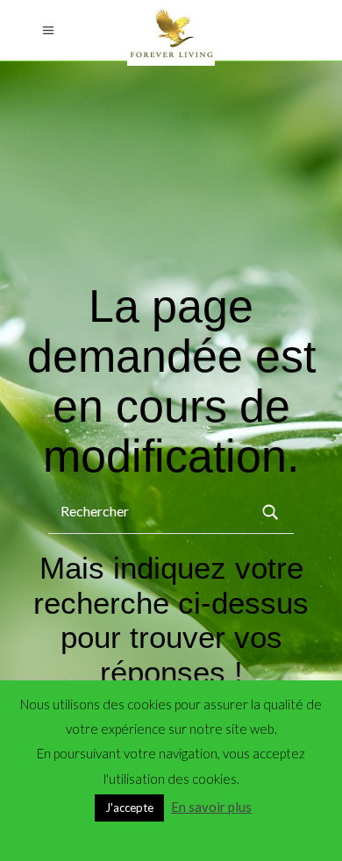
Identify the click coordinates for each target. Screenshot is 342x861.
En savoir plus (211, 807)
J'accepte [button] (129, 808)
